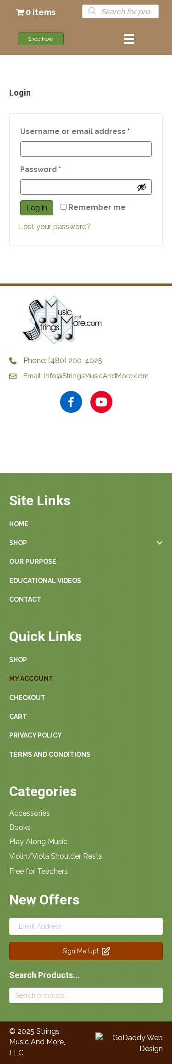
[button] (91, 445)
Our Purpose (32, 561)
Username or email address (86, 131)
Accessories (29, 813)
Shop (18, 542)
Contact (25, 599)
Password (57, 169)
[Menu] (128, 38)
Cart (18, 716)
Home (18, 524)
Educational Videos (45, 580)
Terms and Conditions (49, 754)
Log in (36, 207)
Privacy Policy (35, 735)
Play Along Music (38, 841)
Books (20, 827)
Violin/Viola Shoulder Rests (55, 856)
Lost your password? (55, 226)
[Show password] (142, 187)
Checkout (27, 697)
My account (31, 678)
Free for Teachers (38, 871)
